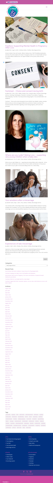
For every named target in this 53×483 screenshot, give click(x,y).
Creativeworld (29, 474)
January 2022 (8, 383)
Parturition (23, 95)
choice (30, 416)
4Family (21, 50)
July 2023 (7, 356)
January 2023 (8, 368)
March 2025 (8, 313)
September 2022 (9, 375)
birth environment (29, 414)
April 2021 (7, 385)
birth (17, 414)
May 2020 (7, 402)
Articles (25, 50)
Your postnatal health (39, 96)
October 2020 (8, 396)
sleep (24, 427)
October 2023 (8, 349)
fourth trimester (9, 419)
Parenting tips (17, 95)
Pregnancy (40, 95)
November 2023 (9, 347)
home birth (29, 419)
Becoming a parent (10, 461)
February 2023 (8, 366)
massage (11, 421)
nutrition (7, 423)
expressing (35, 416)
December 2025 (8, 299)
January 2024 (8, 343)
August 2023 (8, 354)
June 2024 (7, 332)
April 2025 (7, 311)
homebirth (34, 419)
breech (26, 416)
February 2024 (8, 341)
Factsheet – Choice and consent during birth (24, 91)
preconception (31, 425)
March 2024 (8, 339)
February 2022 (8, 381)
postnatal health (9, 425)
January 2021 (8, 390)
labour (7, 421)
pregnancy (38, 425)
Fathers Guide (9, 456)
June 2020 (7, 400)
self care (14, 427)
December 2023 (8, 345)
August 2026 (8, 288)
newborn (42, 421)
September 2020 (9, 398)
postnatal (43, 423)
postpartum (24, 425)
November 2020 (9, 394)
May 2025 (7, 309)
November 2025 (9, 301)
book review (8, 416)
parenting (12, 423)
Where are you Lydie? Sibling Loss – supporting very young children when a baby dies (25, 156)
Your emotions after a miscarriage (19, 200)
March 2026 (8, 294)
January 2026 (8, 297)
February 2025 (8, 316)
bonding (41, 414)
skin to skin (19, 427)
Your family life (9, 458)
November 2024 (9, 322)
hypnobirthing (40, 419)
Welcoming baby (9, 96)
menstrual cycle (18, 421)
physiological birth (19, 423)
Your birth (15, 96)
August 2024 (8, 328)
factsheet (40, 416)
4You (27, 93)
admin (8, 246)
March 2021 (8, 387)
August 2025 (8, 303)
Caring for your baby (33, 441)
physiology (26, 423)
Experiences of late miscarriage (18, 244)
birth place (36, 414)
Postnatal (28, 95)
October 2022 (8, 373)
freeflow (15, 419)
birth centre (22, 414)
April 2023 (7, 362)
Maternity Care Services (34, 465)
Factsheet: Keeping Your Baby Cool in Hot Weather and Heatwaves (20, 273)
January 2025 (8, 318)
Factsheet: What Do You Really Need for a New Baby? (17, 279)
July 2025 (7, 305)
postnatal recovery (17, 425)
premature (43, 425)
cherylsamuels (10, 159)
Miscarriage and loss (36, 50)
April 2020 (7, 404)
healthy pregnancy (21, 419)
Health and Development (34, 445)
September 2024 (9, 326)
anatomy (13, 414)
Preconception (34, 95)
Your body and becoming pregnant (26, 96)
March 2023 (8, 364)
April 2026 (7, 292)
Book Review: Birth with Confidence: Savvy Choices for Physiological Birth (21, 271)
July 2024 (7, 330)
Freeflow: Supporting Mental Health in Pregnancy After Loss (26, 47)
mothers (37, 421)
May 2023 (7, 360)
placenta (31, 423)
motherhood (31, 421)
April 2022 (7, 377)
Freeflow (29, 50)
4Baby (20, 93)
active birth (8, 414)
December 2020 (8, 392)
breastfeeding (21, 416)
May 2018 (7, 409)
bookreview (14, 416)
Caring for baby (32, 93)
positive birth (37, 423)
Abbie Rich (9, 50)
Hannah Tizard (10, 202)
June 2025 (7, 307)
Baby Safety (31, 443)
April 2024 (7, 337)
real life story (8, 427)
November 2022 (9, 370)
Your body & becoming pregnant (13, 439)
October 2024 (8, 324)
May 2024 (7, 335)
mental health (25, 421)
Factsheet (38, 93)
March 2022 (8, 379)
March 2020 (8, 406)
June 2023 (7, 358)
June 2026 (7, 290)
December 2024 (8, 320)
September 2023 (9, 351)
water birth (28, 427)
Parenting (12, 95)
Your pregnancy (9, 441)
